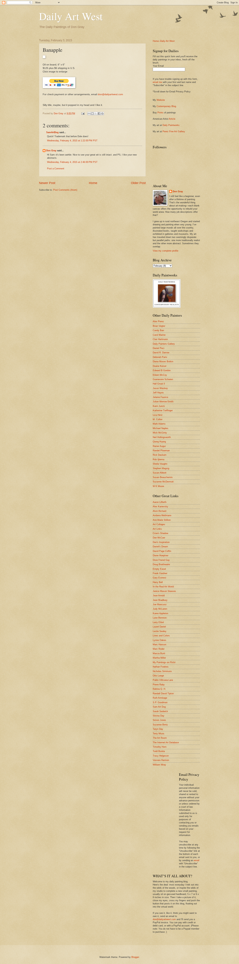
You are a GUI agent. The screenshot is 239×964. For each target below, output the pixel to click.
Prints (160, 112)
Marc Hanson (159, 644)
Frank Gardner (160, 573)
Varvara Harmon (161, 760)
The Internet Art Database (166, 742)
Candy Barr (158, 330)
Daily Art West (71, 16)
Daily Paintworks (171, 125)
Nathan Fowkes (160, 666)
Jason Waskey (160, 388)
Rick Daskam (159, 455)
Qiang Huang (159, 441)
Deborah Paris (160, 357)
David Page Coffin (162, 551)
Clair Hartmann (160, 339)
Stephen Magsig (161, 468)
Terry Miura (158, 733)
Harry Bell (158, 582)
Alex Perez (158, 321)
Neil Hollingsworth (162, 437)
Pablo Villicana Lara (163, 680)
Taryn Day (158, 729)
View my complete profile (165, 250)
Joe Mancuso (159, 604)
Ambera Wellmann (162, 515)
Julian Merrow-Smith (163, 401)
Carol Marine (159, 335)
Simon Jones (159, 720)
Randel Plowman (161, 450)
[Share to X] (95, 113)
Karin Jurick (159, 406)
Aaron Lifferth (159, 502)
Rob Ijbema (158, 459)
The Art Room (160, 738)
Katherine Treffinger (163, 410)
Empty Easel (159, 569)
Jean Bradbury (160, 600)
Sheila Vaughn (160, 463)
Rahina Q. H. (159, 689)
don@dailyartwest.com (110, 94)
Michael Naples (160, 428)
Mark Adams (159, 423)
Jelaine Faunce (160, 397)
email (196, 860)
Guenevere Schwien (163, 379)
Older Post (138, 183)
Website (161, 100)
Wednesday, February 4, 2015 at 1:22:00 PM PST (72, 140)
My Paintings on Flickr (164, 662)
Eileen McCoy (160, 375)
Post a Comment (55, 168)
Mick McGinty (160, 432)
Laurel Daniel (159, 626)
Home (93, 183)
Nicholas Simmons (162, 671)
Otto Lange (158, 675)
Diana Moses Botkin (163, 361)
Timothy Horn (159, 747)
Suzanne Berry (160, 724)
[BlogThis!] (92, 113)
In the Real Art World (163, 586)
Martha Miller (159, 657)
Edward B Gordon (162, 370)
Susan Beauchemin (163, 477)
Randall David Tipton (163, 693)
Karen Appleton (160, 613)
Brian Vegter (159, 326)
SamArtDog (52, 132)
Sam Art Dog (159, 706)
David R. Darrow (161, 352)
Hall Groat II (159, 383)
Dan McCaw (159, 537)
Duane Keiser (159, 366)
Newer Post (47, 183)
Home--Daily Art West (164, 41)
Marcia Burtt (159, 653)
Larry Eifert (158, 622)
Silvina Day (158, 715)
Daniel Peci (158, 348)
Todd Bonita (159, 751)
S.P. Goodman (160, 702)
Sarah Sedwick (160, 711)
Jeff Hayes (158, 392)
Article (172, 119)
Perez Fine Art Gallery (174, 131)
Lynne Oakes (159, 640)
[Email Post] (82, 113)
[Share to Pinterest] (102, 113)
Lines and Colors (161, 635)
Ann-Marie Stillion (162, 520)
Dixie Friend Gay (161, 560)
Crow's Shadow (160, 533)
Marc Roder (158, 649)
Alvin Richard (159, 511)
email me (157, 82)
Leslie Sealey (159, 631)
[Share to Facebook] (99, 113)
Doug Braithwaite (161, 564)
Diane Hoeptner (160, 555)
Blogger (135, 957)
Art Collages (159, 524)
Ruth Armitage (160, 698)
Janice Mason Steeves (164, 591)
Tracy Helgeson (161, 755)
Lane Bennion (160, 617)
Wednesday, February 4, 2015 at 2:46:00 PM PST (72, 162)
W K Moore (158, 486)
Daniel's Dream (160, 546)
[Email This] (89, 113)
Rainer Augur (159, 446)
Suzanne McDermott (163, 481)
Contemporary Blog (166, 106)
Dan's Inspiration (161, 542)
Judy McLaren (160, 609)
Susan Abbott (159, 472)
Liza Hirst (157, 415)
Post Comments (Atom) (65, 190)
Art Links (157, 529)
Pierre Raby (159, 684)
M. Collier (157, 419)
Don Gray (51, 150)
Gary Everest (159, 577)
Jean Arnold (159, 595)
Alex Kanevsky (160, 506)
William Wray (159, 764)
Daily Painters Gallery (164, 343)
